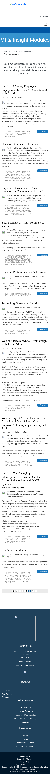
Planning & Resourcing (21, 574)
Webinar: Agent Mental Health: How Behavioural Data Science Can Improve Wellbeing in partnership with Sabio (24, 423)
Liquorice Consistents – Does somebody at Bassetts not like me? (22, 189)
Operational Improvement (15, 173)
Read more (43, 131)
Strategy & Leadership (20, 175)
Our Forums (7, 694)
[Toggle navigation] (3, 30)
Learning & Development (14, 135)
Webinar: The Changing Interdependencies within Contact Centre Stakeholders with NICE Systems (21, 479)
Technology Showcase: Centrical (21, 303)
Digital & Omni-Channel (14, 180)
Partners (5, 697)
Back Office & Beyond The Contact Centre (18, 578)
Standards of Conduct (25, 759)
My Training (43, 16)
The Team (6, 690)
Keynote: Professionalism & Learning (24, 272)
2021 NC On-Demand (22, 572)
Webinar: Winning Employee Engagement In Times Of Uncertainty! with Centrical (24, 90)
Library (17, 133)
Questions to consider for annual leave (24, 144)
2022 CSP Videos (22, 295)
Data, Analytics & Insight (18, 575)
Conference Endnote (14, 550)
